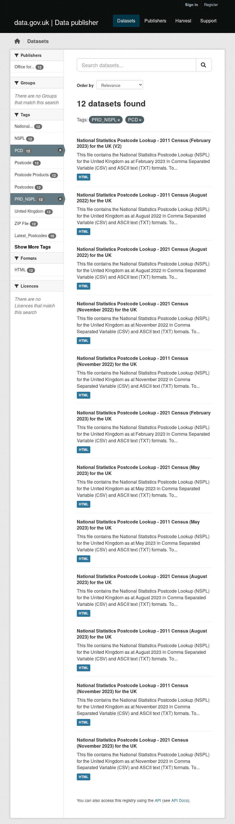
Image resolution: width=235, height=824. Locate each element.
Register (211, 4)
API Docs (179, 800)
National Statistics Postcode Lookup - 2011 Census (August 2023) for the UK (142, 633)
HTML (83, 177)
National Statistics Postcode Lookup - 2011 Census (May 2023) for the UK (138, 524)
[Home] (17, 40)
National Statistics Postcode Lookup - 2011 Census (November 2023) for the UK (132, 688)
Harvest (183, 20)
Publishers (155, 20)
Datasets (126, 20)
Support (208, 20)
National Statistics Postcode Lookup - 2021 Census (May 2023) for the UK (138, 470)
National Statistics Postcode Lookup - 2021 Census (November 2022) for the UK (132, 306)
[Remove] (119, 120)
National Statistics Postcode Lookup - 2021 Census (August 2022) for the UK (142, 252)
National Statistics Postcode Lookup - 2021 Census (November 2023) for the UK (132, 742)
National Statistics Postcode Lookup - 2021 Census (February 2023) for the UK (144, 415)
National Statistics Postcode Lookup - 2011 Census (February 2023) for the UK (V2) (144, 143)
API (158, 800)
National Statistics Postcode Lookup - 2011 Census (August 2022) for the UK (142, 197)
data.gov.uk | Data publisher (56, 22)
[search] (204, 64)
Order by (85, 85)
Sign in (191, 4)
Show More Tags (33, 246)
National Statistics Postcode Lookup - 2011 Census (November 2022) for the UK (132, 361)
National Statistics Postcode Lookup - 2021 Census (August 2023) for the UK (142, 579)
